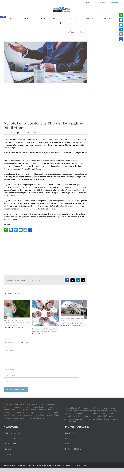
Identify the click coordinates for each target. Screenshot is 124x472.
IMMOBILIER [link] (70, 444)
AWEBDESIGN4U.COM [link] (55, 465)
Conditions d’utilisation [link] (14, 438)
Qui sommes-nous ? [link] (12, 433)
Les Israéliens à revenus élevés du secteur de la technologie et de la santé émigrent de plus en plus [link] (44, 320)
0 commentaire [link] (18, 334)
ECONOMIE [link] (69, 433)
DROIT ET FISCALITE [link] (73, 449)
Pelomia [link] (83, 465)
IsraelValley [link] (24, 465)
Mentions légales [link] (11, 444)
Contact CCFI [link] (10, 449)
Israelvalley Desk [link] (11, 133)
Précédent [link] (74, 32)
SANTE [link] (36, 133)
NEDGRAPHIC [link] (68, 465)
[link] (87, 2)
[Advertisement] (45, 104)
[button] (5, 317)
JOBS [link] (67, 438)
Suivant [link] (83, 32)
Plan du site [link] (9, 454)
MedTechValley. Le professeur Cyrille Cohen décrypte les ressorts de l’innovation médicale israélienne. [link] (73, 321)
